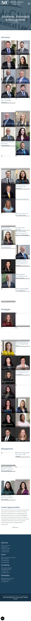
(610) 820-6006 (5, 551)
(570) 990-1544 (5, 571)
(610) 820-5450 (5, 550)
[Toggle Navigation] (29, 3)
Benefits (26, 597)
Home (13, 22)
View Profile (7, 47)
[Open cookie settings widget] (2, 618)
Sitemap (15, 598)
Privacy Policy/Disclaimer (9, 597)
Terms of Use (20, 597)
